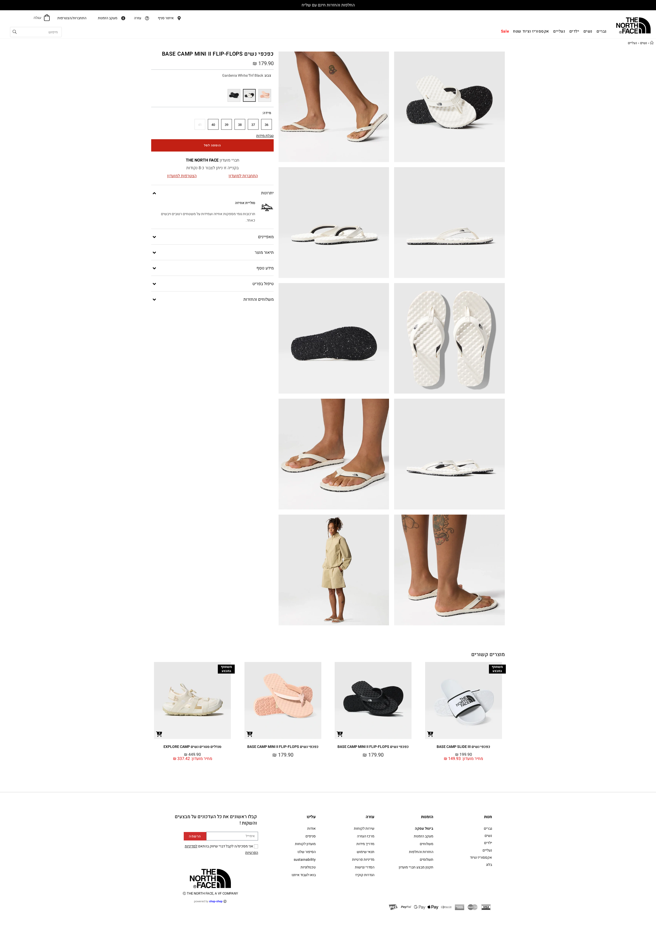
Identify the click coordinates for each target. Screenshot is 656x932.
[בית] (651, 43)
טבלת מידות (265, 135)
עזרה (370, 817)
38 (240, 124)
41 (200, 124)
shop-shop (215, 901)
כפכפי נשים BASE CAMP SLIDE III (463, 746)
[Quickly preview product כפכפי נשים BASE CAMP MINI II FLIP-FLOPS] (340, 734)
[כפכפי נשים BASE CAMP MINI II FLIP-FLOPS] (264, 95)
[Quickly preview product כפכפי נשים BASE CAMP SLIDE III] (430, 734)
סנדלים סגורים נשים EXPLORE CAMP (192, 746)
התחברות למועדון (243, 176)
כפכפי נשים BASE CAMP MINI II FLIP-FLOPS (373, 746)
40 (213, 124)
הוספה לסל (212, 145)
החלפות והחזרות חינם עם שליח (328, 5)
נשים (643, 43)
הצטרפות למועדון (182, 176)
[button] (510, 698)
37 (253, 124)
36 (266, 124)
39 (226, 124)
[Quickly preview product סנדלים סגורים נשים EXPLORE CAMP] (159, 734)
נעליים (632, 43)
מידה (267, 113)
